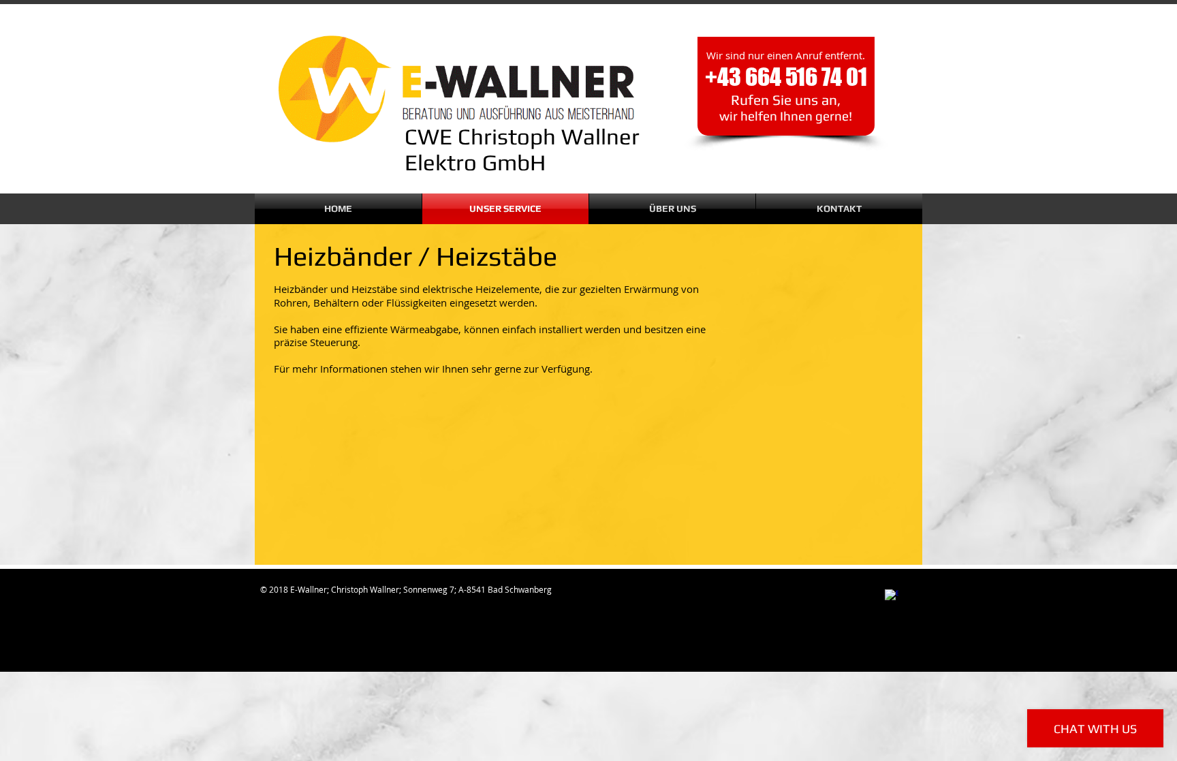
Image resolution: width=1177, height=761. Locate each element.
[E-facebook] (891, 596)
